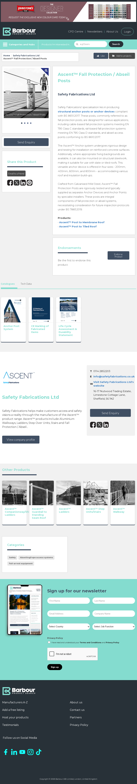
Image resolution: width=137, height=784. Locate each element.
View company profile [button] (21, 439)
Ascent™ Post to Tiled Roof (78, 226)
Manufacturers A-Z (15, 702)
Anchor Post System (11, 328)
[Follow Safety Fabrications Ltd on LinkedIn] (106, 425)
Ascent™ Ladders (65, 510)
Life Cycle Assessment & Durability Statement (68, 331)
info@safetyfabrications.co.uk (114, 376)
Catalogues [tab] (8, 283)
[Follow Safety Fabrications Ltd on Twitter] (99, 425)
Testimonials (10, 725)
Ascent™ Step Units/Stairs (95, 510)
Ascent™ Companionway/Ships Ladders (18, 511)
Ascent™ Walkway (119, 510)
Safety (12, 557)
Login (127, 31)
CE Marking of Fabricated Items (40, 329)
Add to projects (123, 55)
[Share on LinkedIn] (23, 183)
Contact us (77, 709)
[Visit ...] (13, 309)
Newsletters (94, 31)
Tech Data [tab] (26, 283)
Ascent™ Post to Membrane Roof (81, 222)
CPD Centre (75, 31)
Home (6, 55)
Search (116, 44)
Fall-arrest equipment (21, 563)
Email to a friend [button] (16, 173)
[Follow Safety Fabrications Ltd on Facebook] (93, 425)
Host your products (15, 717)
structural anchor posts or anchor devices (86, 111)
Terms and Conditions (90, 643)
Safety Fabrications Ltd (26, 55)
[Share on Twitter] (17, 183)
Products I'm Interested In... (56, 44)
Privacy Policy (55, 638)
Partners (76, 717)
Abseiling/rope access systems (36, 557)
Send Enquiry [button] (26, 142)
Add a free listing (13, 709)
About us (76, 702)
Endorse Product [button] (118, 255)
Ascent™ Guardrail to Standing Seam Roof (39, 513)
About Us (112, 31)
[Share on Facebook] (10, 183)
